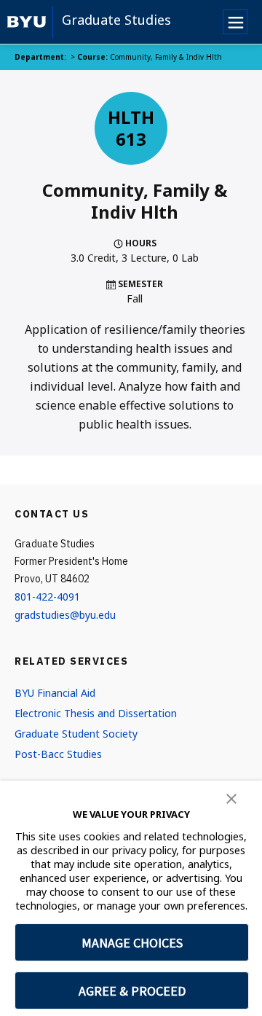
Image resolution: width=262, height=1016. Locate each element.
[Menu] (235, 21)
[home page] (27, 22)
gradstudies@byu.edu (65, 615)
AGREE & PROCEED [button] (132, 990)
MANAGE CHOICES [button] (132, 942)
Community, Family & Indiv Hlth (166, 57)
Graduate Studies (116, 19)
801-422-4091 (47, 596)
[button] (231, 797)
